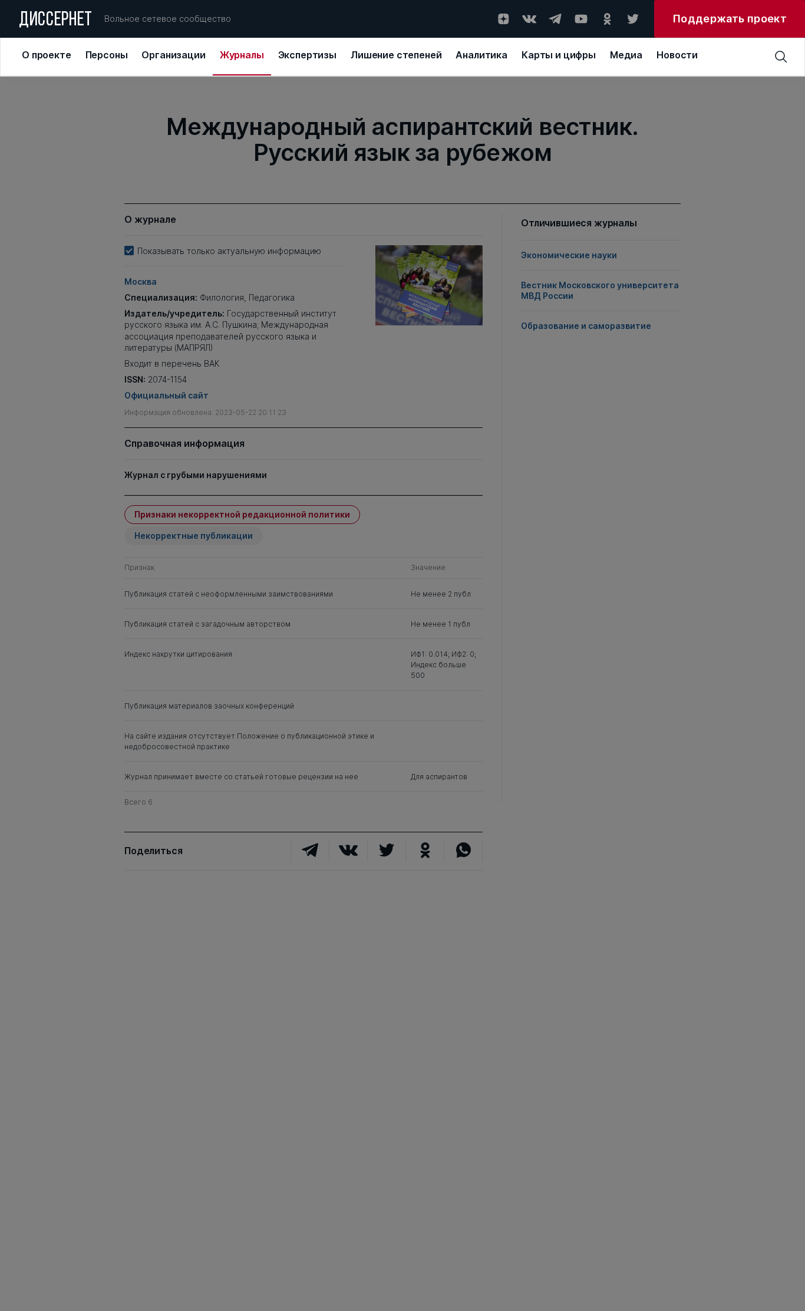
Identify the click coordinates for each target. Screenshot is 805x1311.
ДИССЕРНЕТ (56, 21)
